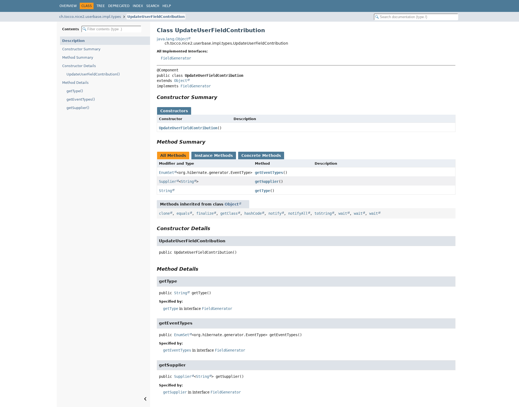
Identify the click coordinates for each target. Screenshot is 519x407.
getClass (229, 213)
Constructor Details (79, 66)
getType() (74, 91)
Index (138, 6)
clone (164, 213)
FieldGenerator (176, 58)
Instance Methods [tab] (214, 155)
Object (180, 80)
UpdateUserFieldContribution (156, 17)
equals (183, 213)
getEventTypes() (80, 99)
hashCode (253, 213)
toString (323, 213)
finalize (205, 213)
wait (342, 213)
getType (262, 190)
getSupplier (267, 181)
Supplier (167, 181)
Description (73, 41)
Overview (68, 6)
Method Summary (77, 57)
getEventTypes (269, 172)
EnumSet (166, 172)
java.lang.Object (172, 39)
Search (152, 6)
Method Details (75, 83)
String (187, 181)
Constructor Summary (81, 49)
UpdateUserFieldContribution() (93, 74)
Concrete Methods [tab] (261, 155)
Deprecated (118, 6)
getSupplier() (77, 108)
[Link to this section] (221, 97)
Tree (101, 6)
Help (166, 6)
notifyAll (298, 213)
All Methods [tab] (173, 155)
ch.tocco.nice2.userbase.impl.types (90, 17)
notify (274, 213)
